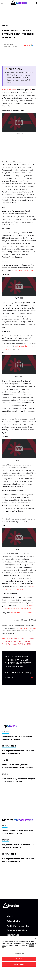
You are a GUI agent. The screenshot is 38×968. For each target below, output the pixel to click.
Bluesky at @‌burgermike (26, 628)
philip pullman (9, 644)
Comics (5, 732)
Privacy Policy (13, 921)
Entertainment (9, 746)
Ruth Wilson (24, 644)
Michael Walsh (9, 44)
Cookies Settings (19, 953)
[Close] (35, 938)
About (10, 916)
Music (5, 774)
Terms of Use (13, 934)
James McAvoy (25, 641)
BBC (12, 639)
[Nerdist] (19, 3)
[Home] (11, 907)
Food (4, 826)
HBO (30, 90)
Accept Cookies (19, 964)
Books (5, 25)
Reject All (19, 959)
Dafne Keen (20, 639)
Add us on (26, 45)
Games (5, 760)
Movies (5, 840)
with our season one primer (22, 270)
